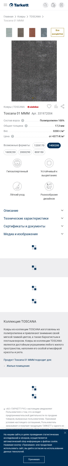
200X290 (25, 152)
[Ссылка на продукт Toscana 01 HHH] (32, 32)
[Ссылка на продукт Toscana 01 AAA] (9, 32)
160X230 (10, 152)
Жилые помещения (18, 365)
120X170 (39, 145)
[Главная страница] (18, 5)
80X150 (39, 152)
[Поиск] (45, 5)
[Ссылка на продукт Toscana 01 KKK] (44, 32)
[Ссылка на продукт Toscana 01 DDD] (20, 32)
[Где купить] (53, 5)
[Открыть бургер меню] (5, 5)
